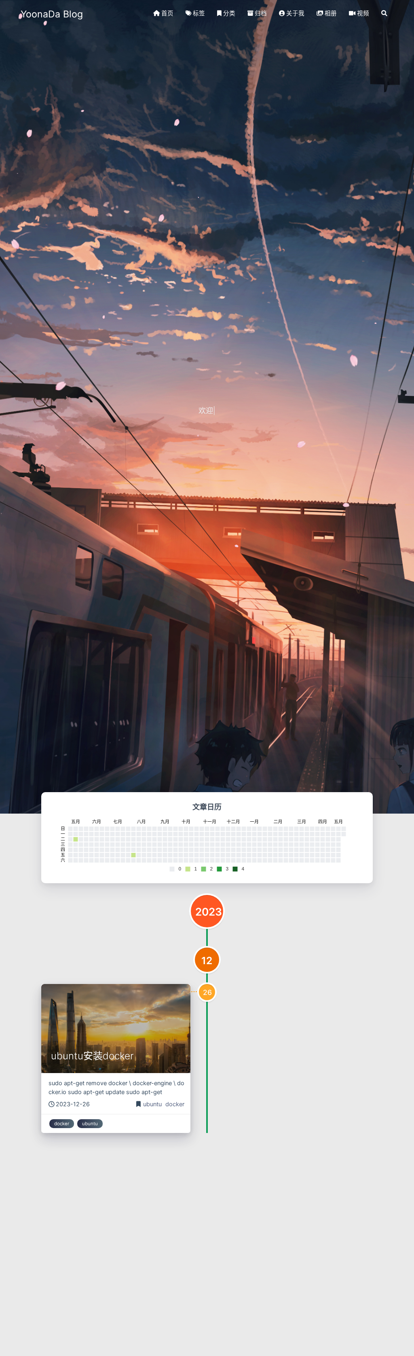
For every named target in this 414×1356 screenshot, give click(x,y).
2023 (208, 911)
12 (206, 960)
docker (174, 1104)
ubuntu (153, 1104)
